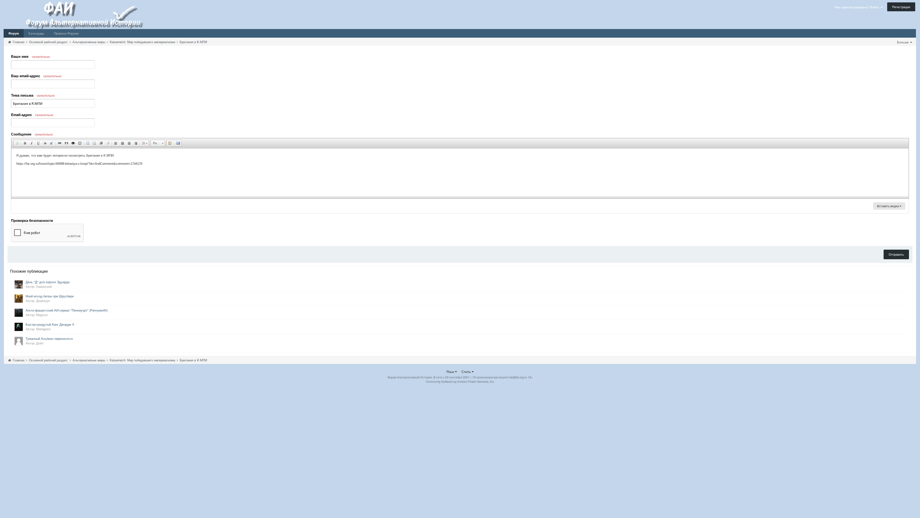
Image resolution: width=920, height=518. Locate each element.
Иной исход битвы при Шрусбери (50, 296)
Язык (450, 371)
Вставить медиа (888, 206)
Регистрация (901, 7)
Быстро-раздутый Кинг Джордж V (50, 324)
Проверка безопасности (32, 220)
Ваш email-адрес (36, 75)
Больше (903, 42)
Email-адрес (32, 114)
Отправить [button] (896, 254)
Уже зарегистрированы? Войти (857, 7)
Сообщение (32, 134)
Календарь (36, 33)
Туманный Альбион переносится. (50, 338)
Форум (13, 33)
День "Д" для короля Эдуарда (47, 282)
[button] (17, 143)
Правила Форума (66, 33)
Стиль (466, 371)
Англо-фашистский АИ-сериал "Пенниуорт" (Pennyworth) (67, 310)
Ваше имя (30, 56)
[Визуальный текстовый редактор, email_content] (460, 172)
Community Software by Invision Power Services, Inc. (460, 381)
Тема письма (33, 95)
